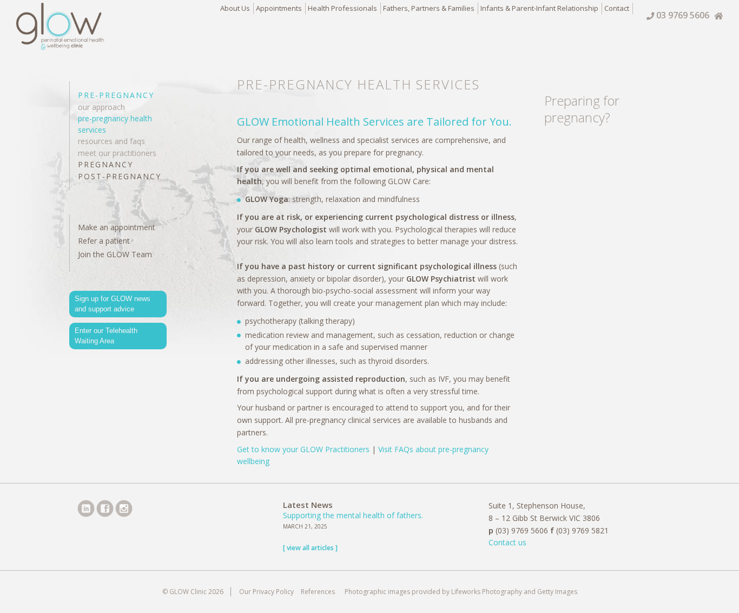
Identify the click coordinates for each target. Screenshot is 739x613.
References (318, 591)
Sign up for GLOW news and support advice (112, 304)
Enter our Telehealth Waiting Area (106, 336)
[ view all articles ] (310, 547)
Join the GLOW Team (115, 254)
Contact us (507, 542)
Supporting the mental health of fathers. (353, 515)
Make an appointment (116, 227)
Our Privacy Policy (266, 591)
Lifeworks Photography (486, 591)
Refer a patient (104, 241)
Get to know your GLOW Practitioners (303, 449)
